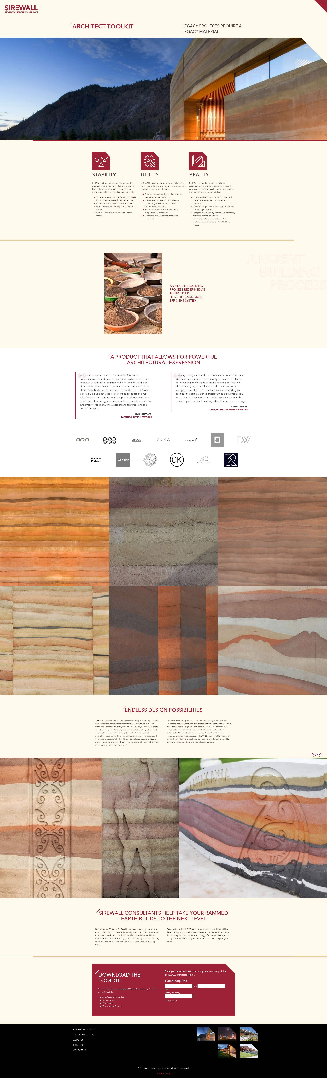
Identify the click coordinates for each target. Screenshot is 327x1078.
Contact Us (79, 1050)
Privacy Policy (163, 1073)
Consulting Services (84, 1029)
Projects (78, 1045)
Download (172, 1000)
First (195, 986)
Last (167, 989)
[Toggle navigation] (320, 6)
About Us (78, 1040)
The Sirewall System (84, 1034)
